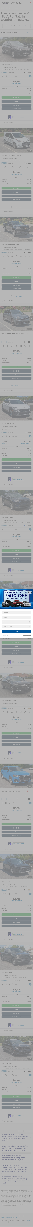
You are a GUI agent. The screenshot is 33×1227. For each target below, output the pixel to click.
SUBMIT (16, 631)
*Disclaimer (5, 635)
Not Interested (27, 635)
